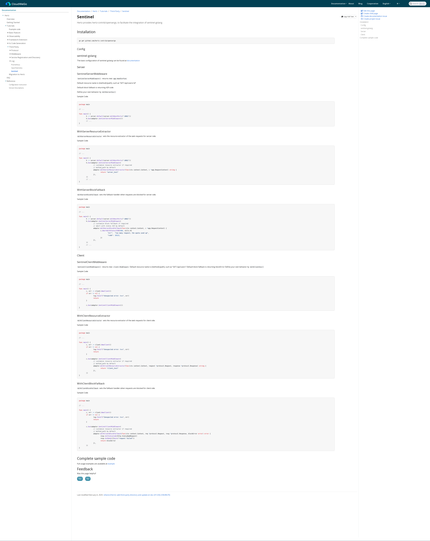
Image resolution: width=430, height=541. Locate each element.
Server (363, 31)
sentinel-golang (367, 28)
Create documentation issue (375, 16)
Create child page (370, 13)
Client (363, 34)
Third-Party (115, 11)
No (88, 479)
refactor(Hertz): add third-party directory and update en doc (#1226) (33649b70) (136, 495)
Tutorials (104, 11)
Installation (364, 22)
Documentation (83, 11)
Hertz (95, 11)
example (111, 463)
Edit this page (369, 11)
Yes (79, 479)
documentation (133, 60)
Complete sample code (369, 37)
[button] (339, 3)
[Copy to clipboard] (333, 39)
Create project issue (371, 19)
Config (363, 25)
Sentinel (125, 11)
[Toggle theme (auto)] (398, 3)
